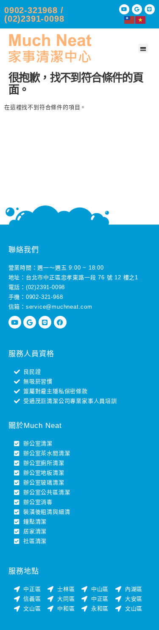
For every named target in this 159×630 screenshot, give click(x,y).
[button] (143, 48)
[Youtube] (124, 9)
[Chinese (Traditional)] (129, 19)
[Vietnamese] (140, 19)
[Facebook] (60, 322)
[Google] (137, 9)
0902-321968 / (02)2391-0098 (34, 14)
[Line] (150, 9)
